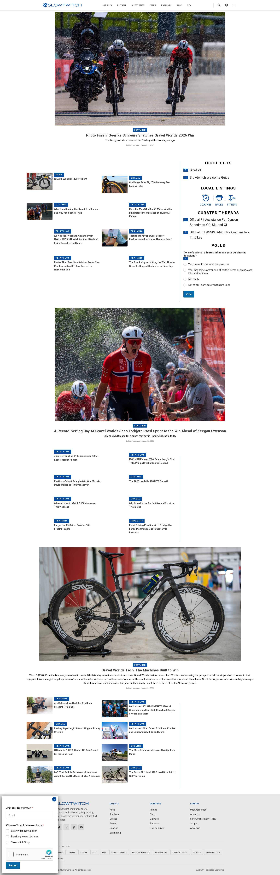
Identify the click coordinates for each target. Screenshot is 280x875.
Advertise (195, 828)
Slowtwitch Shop (20, 842)
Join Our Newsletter (19, 808)
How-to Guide (157, 828)
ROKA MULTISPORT (180, 852)
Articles (107, 5)
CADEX (61, 852)
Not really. (193, 279)
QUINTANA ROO (161, 852)
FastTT (72, 852)
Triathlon (138, 204)
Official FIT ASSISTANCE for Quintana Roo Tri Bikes (220, 234)
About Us (195, 814)
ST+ (189, 5)
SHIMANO (197, 852)
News (59, 175)
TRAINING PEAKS (213, 852)
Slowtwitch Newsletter (24, 830)
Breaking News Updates (24, 836)
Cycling (61, 204)
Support (194, 823)
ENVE (95, 852)
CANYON (84, 852)
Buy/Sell (121, 5)
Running (114, 828)
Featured (140, 130)
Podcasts (166, 5)
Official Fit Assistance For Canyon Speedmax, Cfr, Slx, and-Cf (214, 222)
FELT (104, 852)
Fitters (232, 204)
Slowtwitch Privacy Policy (203, 819)
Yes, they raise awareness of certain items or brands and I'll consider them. (220, 272)
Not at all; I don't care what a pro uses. (209, 284)
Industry (137, 521)
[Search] (219, 5)
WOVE (60, 858)
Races (219, 204)
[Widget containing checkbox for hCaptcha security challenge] (29, 854)
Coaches (205, 204)
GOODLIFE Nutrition (141, 852)
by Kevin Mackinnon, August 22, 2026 (140, 145)
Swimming (115, 832)
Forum (153, 5)
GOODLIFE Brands (119, 852)
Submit (13, 865)
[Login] (226, 5)
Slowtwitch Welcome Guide (209, 177)
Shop (179, 5)
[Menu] (234, 5)
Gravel (135, 178)
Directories (138, 5)
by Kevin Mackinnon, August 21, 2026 (140, 688)
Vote (189, 294)
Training (137, 231)
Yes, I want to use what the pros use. (209, 264)
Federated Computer (214, 870)
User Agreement (198, 809)
